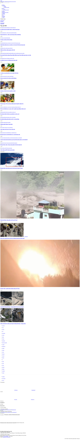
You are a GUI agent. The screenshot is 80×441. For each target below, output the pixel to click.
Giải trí (3, 10)
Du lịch (3, 15)
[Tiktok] (7, 429)
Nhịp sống (3, 5)
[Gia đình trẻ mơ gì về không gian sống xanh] (7, 58)
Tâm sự (3, 365)
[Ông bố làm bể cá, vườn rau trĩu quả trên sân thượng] (8, 32)
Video (1, 0)
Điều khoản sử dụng (3, 422)
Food (3, 8)
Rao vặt (3, 380)
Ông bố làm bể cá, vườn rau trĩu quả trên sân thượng (10, 34)
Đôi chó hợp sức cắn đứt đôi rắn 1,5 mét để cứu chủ (10, 134)
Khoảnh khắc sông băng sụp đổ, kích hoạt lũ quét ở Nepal (11, 168)
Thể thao (3, 13)
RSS (15, 422)
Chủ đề (3, 17)
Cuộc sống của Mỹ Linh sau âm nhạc (7, 149)
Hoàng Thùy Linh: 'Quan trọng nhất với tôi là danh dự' (11, 144)
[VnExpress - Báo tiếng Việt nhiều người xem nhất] (8, 1)
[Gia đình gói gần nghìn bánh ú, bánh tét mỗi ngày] (8, 27)
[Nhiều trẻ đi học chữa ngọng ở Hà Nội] (6, 48)
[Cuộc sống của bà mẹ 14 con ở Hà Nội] (6, 127)
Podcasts (3, 329)
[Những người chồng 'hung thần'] (5, 122)
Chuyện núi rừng (6, 7)
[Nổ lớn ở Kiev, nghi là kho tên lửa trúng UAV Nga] (40, 286)
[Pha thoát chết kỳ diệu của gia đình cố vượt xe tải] (8, 112)
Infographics (3, 333)
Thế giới (3, 11)
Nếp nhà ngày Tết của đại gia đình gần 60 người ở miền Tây (11, 103)
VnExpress (16, 390)
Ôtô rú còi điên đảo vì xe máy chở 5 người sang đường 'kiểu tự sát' (13, 108)
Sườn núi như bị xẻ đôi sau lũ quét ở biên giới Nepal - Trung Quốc (13, 323)
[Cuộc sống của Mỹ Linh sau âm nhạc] (6, 148)
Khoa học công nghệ (5, 12)
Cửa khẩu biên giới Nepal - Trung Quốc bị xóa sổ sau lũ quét (12, 306)
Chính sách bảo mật (9, 422)
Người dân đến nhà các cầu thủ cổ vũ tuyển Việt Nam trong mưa (12, 44)
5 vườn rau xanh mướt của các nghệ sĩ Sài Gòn (9, 73)
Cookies (13, 422)
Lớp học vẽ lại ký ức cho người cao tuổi (7, 90)
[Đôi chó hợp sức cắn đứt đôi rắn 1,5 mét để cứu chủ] (8, 132)
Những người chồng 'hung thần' (6, 124)
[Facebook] (31, 422)
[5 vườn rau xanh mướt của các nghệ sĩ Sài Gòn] (7, 71)
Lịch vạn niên (3, 378)
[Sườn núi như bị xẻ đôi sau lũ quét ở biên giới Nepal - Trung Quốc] (12, 321)
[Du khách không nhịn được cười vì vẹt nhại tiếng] (8, 117)
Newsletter (3, 376)
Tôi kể (5, 6)
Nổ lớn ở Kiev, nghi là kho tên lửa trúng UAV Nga (10, 288)
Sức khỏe (3, 16)
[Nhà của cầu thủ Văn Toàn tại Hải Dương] (6, 76)
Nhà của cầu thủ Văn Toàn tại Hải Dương (8, 78)
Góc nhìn (3, 344)
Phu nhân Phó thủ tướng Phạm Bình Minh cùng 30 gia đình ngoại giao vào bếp (15, 55)
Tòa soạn (15, 399)
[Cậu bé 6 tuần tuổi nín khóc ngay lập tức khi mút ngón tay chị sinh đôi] (11, 137)
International (33, 390)
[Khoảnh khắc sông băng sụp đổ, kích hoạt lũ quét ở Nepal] (12, 166)
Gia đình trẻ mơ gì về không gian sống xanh (8, 60)
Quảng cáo (32, 399)
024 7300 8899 (6, 436)
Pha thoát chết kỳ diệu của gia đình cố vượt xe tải (9, 113)
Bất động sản (3, 346)
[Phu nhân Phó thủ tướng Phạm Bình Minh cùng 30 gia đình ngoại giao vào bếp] (12, 53)
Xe (2, 359)
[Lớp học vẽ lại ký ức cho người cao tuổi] (7, 89)
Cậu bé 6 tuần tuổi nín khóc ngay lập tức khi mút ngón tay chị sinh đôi (13, 139)
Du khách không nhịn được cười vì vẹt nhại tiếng (9, 119)
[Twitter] (45, 422)
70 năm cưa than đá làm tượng (6, 39)
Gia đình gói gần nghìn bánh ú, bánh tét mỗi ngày (10, 29)
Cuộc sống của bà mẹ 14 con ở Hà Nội (7, 129)
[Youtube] (59, 422)
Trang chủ (3, 325)
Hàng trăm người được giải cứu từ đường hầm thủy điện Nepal (12, 238)
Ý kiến (3, 363)
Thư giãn (3, 367)
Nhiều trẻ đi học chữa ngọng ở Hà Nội (7, 49)
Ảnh (2, 331)
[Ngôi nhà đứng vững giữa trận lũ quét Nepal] (40, 218)
